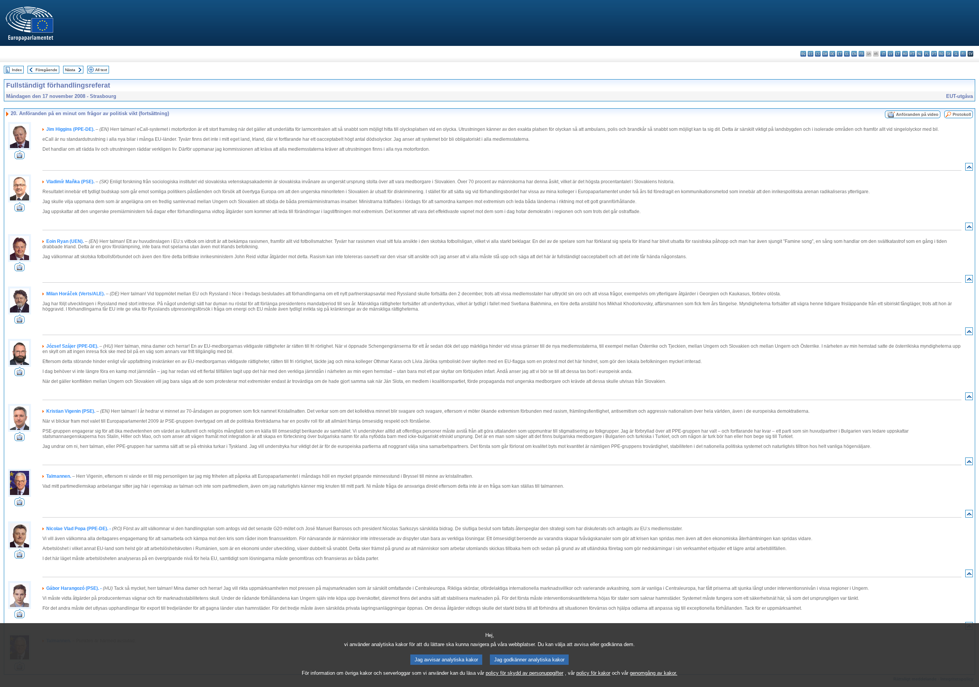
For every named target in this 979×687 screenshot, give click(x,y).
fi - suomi (963, 54)
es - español (810, 54)
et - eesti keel (839, 54)
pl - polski (927, 54)
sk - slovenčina (948, 54)
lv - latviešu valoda (890, 54)
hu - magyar (905, 54)
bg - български (803, 54)
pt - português (934, 54)
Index (17, 70)
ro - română (941, 54)
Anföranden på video (917, 114)
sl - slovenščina (956, 54)
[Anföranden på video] (19, 157)
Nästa (70, 70)
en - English (854, 54)
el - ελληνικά (847, 54)
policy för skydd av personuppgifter (524, 673)
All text (101, 70)
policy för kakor (593, 673)
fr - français (861, 54)
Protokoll (962, 114)
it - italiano (883, 54)
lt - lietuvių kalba (898, 54)
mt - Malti (912, 54)
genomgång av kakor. (653, 673)
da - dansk (825, 54)
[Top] (969, 168)
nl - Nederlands (919, 54)
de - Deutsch (832, 54)
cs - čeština (818, 54)
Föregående (46, 70)
